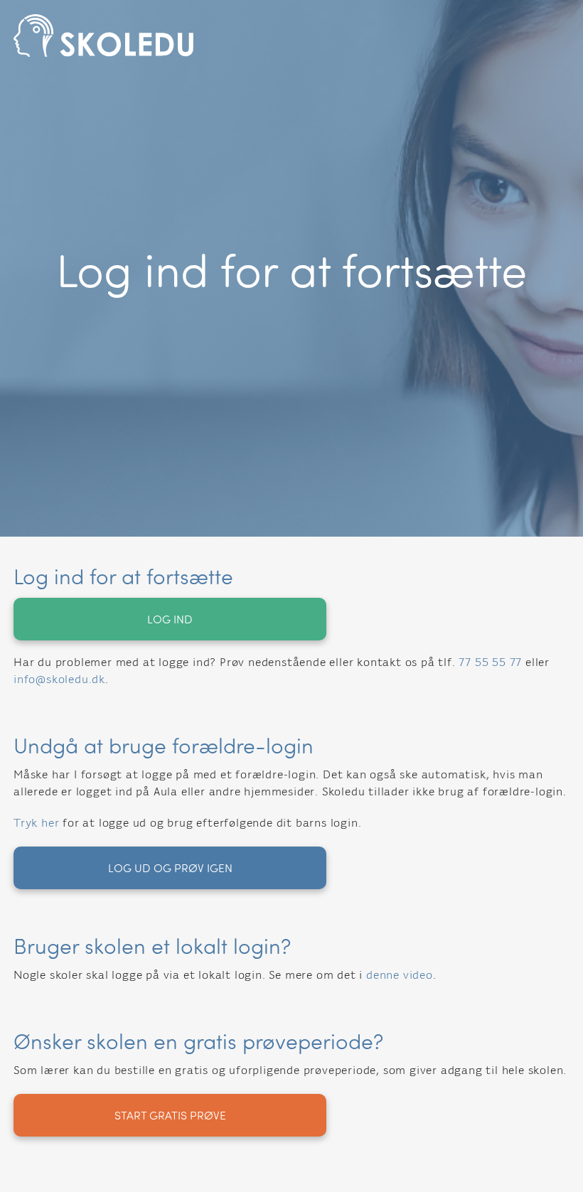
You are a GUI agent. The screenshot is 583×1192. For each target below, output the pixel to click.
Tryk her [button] (36, 823)
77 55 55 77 (490, 663)
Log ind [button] (170, 618)
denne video (399, 976)
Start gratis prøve (170, 1114)
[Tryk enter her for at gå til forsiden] (291, 35)
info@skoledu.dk (59, 680)
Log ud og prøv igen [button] (170, 867)
